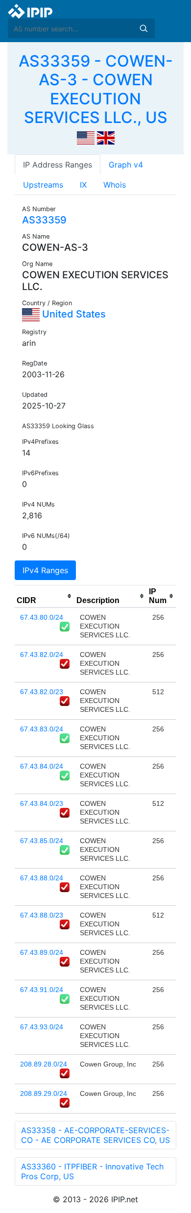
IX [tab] (83, 185)
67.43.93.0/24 (41, 1027)
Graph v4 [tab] (126, 165)
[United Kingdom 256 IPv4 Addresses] (106, 137)
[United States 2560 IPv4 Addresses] (86, 137)
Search (143, 28)
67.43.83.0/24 (41, 729)
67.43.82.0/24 (41, 654)
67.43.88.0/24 (41, 878)
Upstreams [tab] (43, 185)
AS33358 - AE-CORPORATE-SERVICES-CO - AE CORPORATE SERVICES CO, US (95, 1135)
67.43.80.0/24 (41, 617)
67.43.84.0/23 (41, 803)
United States (73, 314)
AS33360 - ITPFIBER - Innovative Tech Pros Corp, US (92, 1171)
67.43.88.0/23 (41, 915)
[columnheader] (44, 596)
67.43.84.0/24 (41, 766)
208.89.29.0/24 (43, 1093)
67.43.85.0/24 (41, 841)
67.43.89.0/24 (41, 952)
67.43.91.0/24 (41, 990)
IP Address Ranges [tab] (57, 165)
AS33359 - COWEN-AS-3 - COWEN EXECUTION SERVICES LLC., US (96, 89)
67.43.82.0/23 (41, 692)
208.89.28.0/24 (43, 1064)
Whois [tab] (114, 185)
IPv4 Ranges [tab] (45, 570)
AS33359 (44, 220)
